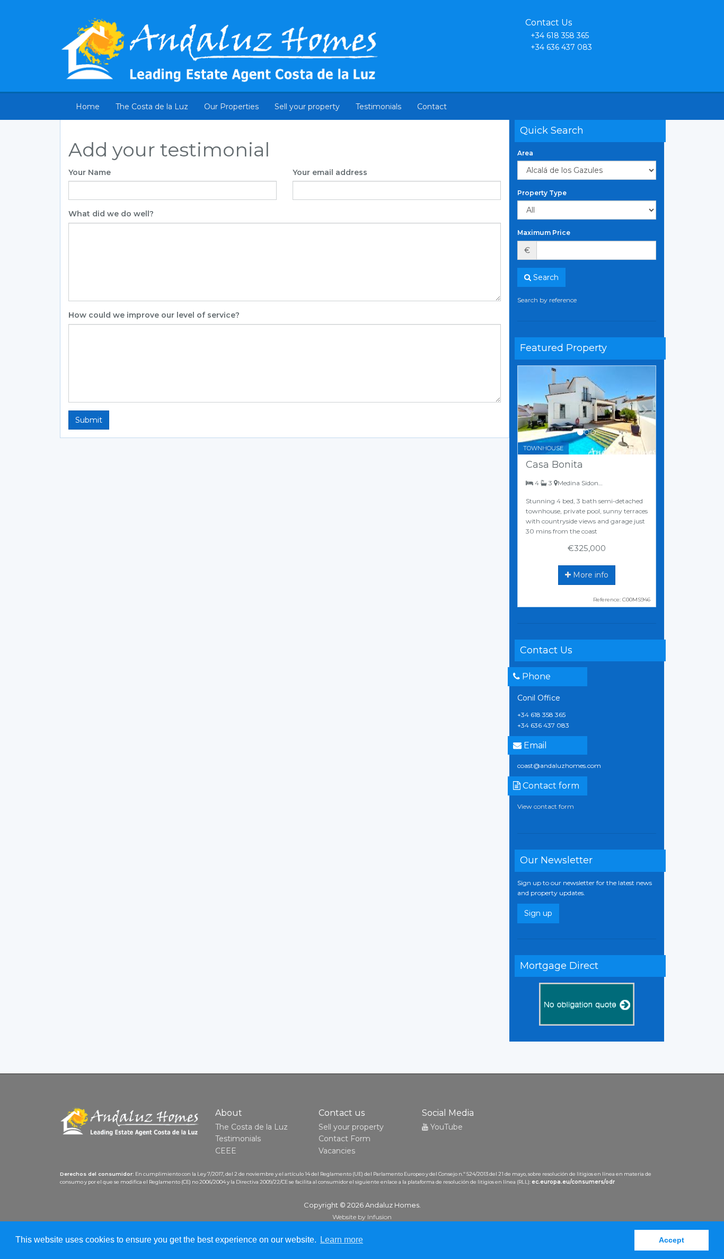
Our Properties (231, 106)
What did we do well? (111, 213)
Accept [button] (671, 1240)
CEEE (225, 1151)
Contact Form (344, 1138)
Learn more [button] (341, 1239)
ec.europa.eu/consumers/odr (573, 1181)
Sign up (538, 913)
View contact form (545, 806)
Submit (88, 420)
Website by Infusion (362, 1217)
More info (589, 575)
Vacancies (337, 1151)
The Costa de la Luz (152, 106)
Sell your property (307, 106)
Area (525, 153)
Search (545, 277)
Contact (432, 106)
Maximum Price (543, 233)
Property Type (542, 193)
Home (88, 106)
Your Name (89, 172)
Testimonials (378, 106)
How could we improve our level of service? (154, 315)
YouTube (445, 1127)
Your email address (330, 172)
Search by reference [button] (547, 300)
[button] (528, 410)
